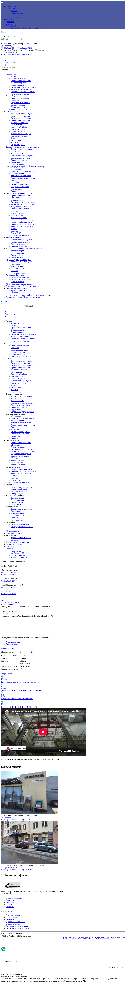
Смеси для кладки (18, 107)
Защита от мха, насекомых (22, 226)
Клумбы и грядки (18, 273)
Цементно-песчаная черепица (23, 87)
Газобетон (15, 100)
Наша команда (17, 13)
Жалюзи (14, 211)
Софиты (14, 231)
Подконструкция (18, 145)
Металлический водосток (21, 240)
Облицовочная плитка (20, 116)
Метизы (14, 229)
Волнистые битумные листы (23, 92)
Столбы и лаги (17, 215)
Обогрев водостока (19, 246)
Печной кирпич (17, 282)
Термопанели (16, 138)
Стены (9, 96)
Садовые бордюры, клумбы (22, 165)
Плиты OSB (16, 233)
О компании (11, 6)
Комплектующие (13, 220)
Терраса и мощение (14, 147)
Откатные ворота (18, 200)
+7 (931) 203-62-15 (24, 48)
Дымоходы (11, 275)
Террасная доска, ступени (21, 149)
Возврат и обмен (13, 924)
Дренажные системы (19, 244)
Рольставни (16, 182)
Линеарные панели (19, 136)
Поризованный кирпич (20, 98)
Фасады (9, 111)
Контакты (15, 17)
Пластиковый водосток (20, 242)
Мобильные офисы (19, 558)
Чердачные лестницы (20, 187)
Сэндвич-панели (18, 105)
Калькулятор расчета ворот (17, 926)
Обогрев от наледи (19, 160)
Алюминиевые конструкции (23, 178)
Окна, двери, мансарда (15, 167)
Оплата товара (12, 917)
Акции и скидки (13, 915)
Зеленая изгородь (18, 213)
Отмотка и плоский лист (21, 235)
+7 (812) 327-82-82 (8, 587)
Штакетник (15, 198)
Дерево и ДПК (12, 260)
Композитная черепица (20, 94)
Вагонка (14, 271)
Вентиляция (11, 288)
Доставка (10, 22)
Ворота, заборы (12, 193)
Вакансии (15, 15)
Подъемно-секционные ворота (24, 202)
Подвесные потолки (14, 297)
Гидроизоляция (17, 253)
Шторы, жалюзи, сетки (20, 184)
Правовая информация (15, 922)
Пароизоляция (17, 255)
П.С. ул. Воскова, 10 (32, 28)
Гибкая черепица (18, 78)
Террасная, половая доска (21, 262)
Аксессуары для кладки (21, 109)
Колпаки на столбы (19, 218)
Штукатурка (16, 140)
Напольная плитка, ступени (22, 156)
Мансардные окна (18, 169)
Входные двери (17, 173)
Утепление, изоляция (15, 248)
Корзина (9, 549)
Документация (12, 644)
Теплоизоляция (17, 251)
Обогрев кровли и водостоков (23, 224)
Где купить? (11, 26)
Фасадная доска (17, 266)
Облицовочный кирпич (21, 118)
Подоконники (17, 189)
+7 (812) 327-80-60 (8, 48)
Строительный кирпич (20, 103)
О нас (13, 8)
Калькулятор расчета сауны (17, 928)
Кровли (9, 74)
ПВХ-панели (16, 125)
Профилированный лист (21, 81)
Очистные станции (14, 286)
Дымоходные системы (20, 277)
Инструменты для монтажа (17, 295)
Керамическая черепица (21, 89)
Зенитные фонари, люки (21, 176)
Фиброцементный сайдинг (22, 114)
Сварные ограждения (20, 209)
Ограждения (16, 162)
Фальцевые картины (19, 123)
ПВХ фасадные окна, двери (22, 171)
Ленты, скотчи (17, 257)
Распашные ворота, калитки (22, 204)
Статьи (14, 11)
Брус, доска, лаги (18, 268)
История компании (14, 898)
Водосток (10, 237)
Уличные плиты (17, 153)
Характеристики (13, 642)
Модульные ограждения (21, 207)
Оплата (9, 24)
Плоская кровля (17, 85)
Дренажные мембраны (20, 158)
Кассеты (14, 142)
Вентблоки (15, 293)
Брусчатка (15, 151)
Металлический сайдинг (21, 134)
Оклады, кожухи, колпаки (22, 279)
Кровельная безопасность (21, 222)
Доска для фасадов (18, 131)
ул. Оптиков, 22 (17, 28)
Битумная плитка (18, 129)
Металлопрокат (12, 284)
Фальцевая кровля (18, 83)
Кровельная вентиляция (21, 290)
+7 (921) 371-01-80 (24, 54)
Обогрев (14, 191)
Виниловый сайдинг (19, 127)
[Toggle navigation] (2, 2)
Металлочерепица (18, 76)
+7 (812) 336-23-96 (8, 54)
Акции (10, 546)
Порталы (14, 180)
